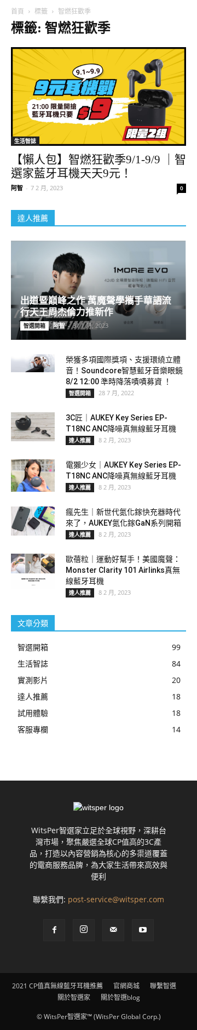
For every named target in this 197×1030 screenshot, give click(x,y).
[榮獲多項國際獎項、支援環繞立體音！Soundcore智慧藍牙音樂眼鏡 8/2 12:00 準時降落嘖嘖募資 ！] (33, 363)
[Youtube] (143, 930)
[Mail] (113, 930)
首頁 (17, 11)
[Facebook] (54, 930)
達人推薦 (80, 440)
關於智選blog (120, 997)
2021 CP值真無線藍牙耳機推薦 (57, 986)
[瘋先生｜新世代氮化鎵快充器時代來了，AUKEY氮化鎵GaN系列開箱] (33, 521)
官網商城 (126, 986)
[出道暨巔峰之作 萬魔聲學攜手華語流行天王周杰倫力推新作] (98, 290)
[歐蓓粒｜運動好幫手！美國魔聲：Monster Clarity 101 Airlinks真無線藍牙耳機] (33, 571)
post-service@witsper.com (116, 899)
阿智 (17, 188)
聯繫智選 (163, 986)
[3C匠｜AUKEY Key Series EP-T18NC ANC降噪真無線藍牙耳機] (33, 426)
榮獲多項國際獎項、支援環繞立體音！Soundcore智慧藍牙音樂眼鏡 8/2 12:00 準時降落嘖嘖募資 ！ (124, 370)
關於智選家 (73, 997)
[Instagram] (84, 930)
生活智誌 (25, 141)
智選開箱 (34, 325)
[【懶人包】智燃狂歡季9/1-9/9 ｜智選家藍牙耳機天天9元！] (98, 96)
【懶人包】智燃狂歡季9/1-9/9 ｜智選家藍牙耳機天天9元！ (98, 166)
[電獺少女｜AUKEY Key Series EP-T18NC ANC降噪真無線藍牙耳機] (33, 475)
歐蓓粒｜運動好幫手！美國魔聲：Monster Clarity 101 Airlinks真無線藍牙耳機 (123, 570)
